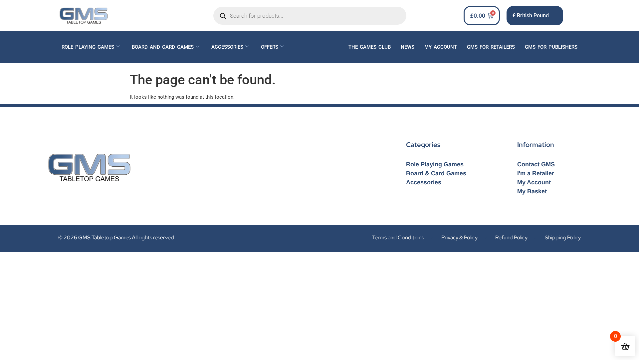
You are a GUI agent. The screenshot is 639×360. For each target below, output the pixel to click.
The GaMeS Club (369, 47)
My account (440, 47)
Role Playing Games (88, 47)
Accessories (227, 47)
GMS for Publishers (551, 47)
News (407, 47)
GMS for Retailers (491, 47)
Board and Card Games (163, 47)
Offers (269, 47)
